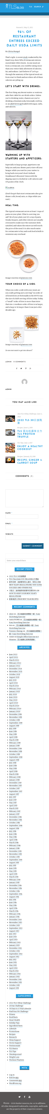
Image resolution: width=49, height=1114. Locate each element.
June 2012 (13, 962)
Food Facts (13, 1017)
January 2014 (14, 917)
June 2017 (13, 800)
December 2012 (15, 948)
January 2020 (14, 711)
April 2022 (13, 657)
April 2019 (13, 737)
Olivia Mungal (14, 51)
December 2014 (15, 885)
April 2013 (13, 940)
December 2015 (15, 851)
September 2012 (15, 954)
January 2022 (14, 666)
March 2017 (13, 808)
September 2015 (15, 860)
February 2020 (15, 709)
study (25, 57)
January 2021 (14, 691)
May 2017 (13, 803)
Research (19, 27)
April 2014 (13, 908)
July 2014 (12, 900)
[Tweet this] (21, 368)
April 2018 (13, 771)
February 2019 (15, 743)
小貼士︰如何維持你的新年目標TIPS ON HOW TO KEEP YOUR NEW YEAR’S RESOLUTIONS (24, 593)
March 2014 (13, 911)
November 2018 (15, 751)
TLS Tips (20, 443)
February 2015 (14, 880)
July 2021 (12, 680)
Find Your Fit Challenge (18, 1011)
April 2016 (13, 840)
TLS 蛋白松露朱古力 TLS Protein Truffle (29, 434)
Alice (11, 614)
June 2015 (13, 868)
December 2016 (15, 817)
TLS (30, 7)
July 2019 (12, 728)
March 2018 (14, 774)
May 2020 (13, 700)
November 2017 (15, 786)
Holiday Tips (14, 1023)
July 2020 (13, 694)
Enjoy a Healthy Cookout (30, 448)
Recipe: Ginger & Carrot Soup (29, 461)
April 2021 (13, 683)
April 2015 (13, 874)
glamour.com (26, 278)
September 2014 (15, 894)
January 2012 (14, 977)
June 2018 (13, 766)
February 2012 (15, 974)
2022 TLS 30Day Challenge (26, 414)
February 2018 (15, 777)
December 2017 (15, 783)
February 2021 (15, 689)
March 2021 (14, 686)
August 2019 (14, 726)
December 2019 (15, 714)
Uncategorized (15, 1054)
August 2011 (14, 988)
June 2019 (13, 731)
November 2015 (15, 854)
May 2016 (13, 837)
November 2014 (15, 888)
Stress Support (15, 1043)
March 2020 (14, 706)
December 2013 (15, 920)
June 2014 (13, 902)
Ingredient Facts (15, 1026)
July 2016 (12, 831)
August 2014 (14, 897)
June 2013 (13, 937)
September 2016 (15, 825)
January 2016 (14, 848)
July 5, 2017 (28, 443)
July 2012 (12, 959)
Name (8, 513)
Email (9, 523)
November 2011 (15, 982)
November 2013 (15, 922)
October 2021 (14, 674)
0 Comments (20, 362)
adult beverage (16, 104)
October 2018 (14, 754)
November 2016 (15, 820)
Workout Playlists (16, 1060)
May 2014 (13, 905)
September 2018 (15, 757)
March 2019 (14, 740)
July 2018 (12, 763)
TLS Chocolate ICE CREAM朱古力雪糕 (24, 579)
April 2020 (13, 703)
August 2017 (14, 794)
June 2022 (13, 654)
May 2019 (13, 734)
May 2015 (13, 871)
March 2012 (14, 971)
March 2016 (14, 843)
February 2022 (15, 663)
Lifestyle (12, 1029)
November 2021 (15, 671)
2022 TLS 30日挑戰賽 (29, 422)
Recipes (20, 428)
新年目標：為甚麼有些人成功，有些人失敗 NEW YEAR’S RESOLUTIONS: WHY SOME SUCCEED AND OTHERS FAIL (25, 585)
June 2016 (13, 834)
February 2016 (15, 845)
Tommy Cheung (15, 631)
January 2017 (14, 814)
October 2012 (14, 951)
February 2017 (14, 811)
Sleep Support (15, 1040)
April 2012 (13, 968)
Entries (14, 1078)
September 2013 (15, 928)
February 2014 (14, 914)
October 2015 (14, 857)
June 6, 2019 (28, 428)
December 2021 (15, 669)
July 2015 (12, 865)
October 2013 (14, 925)
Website (9, 534)
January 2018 (14, 780)
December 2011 (15, 979)
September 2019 (15, 723)
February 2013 (15, 942)
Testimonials (14, 1046)
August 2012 (14, 957)
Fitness (12, 1014)
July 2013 (12, 934)
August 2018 (14, 760)
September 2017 (15, 791)
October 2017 (14, 788)
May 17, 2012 (28, 27)
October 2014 (14, 891)
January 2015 (14, 882)
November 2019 (15, 717)
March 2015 (13, 877)
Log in (11, 1075)
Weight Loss (14, 1057)
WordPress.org (15, 1083)
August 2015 (14, 863)
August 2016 (14, 828)
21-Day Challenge (16, 1006)
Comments (15, 1080)
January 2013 (14, 945)
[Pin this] (26, 368)
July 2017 (12, 797)
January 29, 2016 (30, 457)
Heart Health (14, 1020)
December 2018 (15, 748)
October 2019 (14, 720)
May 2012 (13, 965)
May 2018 (13, 768)
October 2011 (14, 985)
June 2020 (13, 697)
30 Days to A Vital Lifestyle (20, 1009)
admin (8, 362)
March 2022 (14, 660)
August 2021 (14, 677)
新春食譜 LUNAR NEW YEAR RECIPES (24, 599)
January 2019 (14, 746)
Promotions (14, 1031)
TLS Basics (13, 1048)
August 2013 (14, 931)
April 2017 (13, 805)
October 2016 (14, 823)
